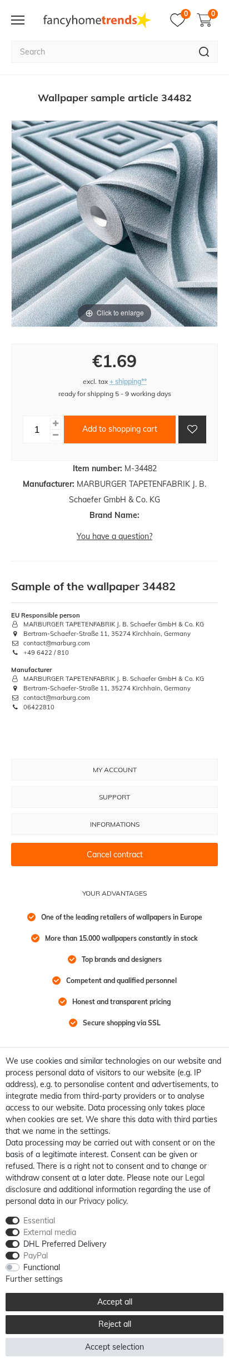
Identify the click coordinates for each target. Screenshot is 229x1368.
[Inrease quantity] (55, 423)
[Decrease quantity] (55, 435)
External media (49, 1232)
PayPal (35, 1256)
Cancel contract (115, 855)
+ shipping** (128, 381)
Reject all (114, 1324)
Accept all (114, 1302)
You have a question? (114, 536)
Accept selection (114, 1347)
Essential (39, 1221)
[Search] (204, 52)
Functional (41, 1267)
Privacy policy (102, 1201)
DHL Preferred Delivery (64, 1244)
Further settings (34, 1279)
